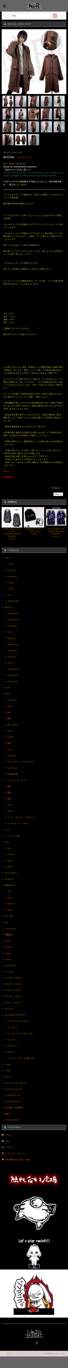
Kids (7, 842)
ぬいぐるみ (12, 724)
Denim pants (13, 675)
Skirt (9, 632)
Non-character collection (16, 1083)
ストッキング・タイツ (17, 780)
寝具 (9, 792)
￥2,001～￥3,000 (13, 978)
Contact (9, 1147)
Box (6, 922)
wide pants (12, 650)
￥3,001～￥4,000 (13, 984)
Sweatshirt (12, 576)
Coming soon (10, 928)
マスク (10, 805)
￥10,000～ (10, 1008)
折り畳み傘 (12, 774)
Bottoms (8, 607)
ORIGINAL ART (13, 1095)
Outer (7, 687)
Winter (8, 959)
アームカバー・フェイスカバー (21, 761)
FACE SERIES (11, 873)
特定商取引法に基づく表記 (18, 1159)
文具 (9, 799)
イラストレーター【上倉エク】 (21, 1058)
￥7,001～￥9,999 (13, 1002)
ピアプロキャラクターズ (18, 1021)
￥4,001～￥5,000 (13, 990)
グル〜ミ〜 (12, 1046)
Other (9, 663)
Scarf (9, 730)
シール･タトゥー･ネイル (18, 823)
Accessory (12, 700)
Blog (8, 1141)
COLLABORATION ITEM (15, 1015)
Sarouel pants (13, 619)
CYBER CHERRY (12, 1120)
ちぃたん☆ (12, 1027)
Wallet (10, 737)
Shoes (10, 706)
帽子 (9, 718)
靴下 (9, 786)
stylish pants (13, 644)
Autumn (8, 953)
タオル (10, 811)
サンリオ (11, 1039)
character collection (13, 1089)
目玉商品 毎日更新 (14, 1107)
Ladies (8, 1064)
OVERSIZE (9, 879)
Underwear (12, 768)
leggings (11, 638)
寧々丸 (10, 1052)
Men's (7, 1076)
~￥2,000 (9, 971)
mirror (10, 749)
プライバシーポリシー (16, 1153)
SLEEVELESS (13, 601)
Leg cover (11, 755)
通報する (58, 494)
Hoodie (10, 582)
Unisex (8, 1070)
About (8, 1135)
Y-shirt (10, 588)
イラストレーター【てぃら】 (20, 1033)
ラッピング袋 (13, 836)
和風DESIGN (10, 885)
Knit (9, 595)
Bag (9, 712)
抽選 (7, 1114)
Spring (8, 941)
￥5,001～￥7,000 (13, 996)
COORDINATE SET (13, 1101)
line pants (11, 656)
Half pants (12, 626)
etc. (8, 829)
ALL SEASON (10, 965)
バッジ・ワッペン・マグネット (21, 817)
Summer (9, 947)
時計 (9, 743)
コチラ (19, 184)
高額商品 (9, 934)
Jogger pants (13, 669)
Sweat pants (12, 613)
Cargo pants (12, 681)
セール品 (9, 916)
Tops (7, 558)
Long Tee (11, 570)
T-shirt (10, 564)
